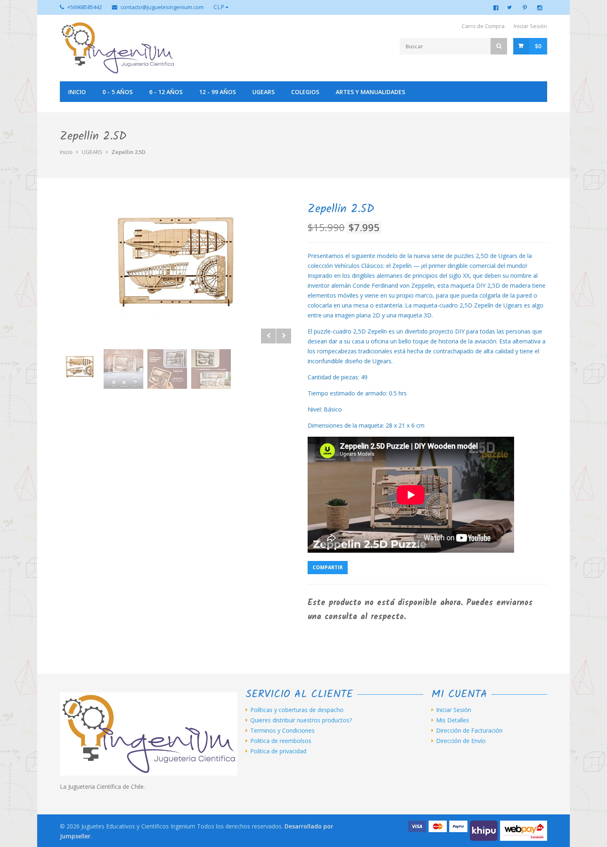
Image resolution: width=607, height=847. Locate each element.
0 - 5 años (117, 92)
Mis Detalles (452, 720)
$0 (538, 46)
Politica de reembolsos (280, 741)
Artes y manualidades (370, 92)
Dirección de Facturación (469, 730)
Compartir (328, 567)
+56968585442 (84, 7)
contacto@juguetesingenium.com (162, 7)
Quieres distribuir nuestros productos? (301, 720)
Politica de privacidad (278, 751)
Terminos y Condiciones (282, 730)
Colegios (305, 92)
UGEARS (263, 92)
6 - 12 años (166, 92)
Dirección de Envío (461, 741)
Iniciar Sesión (530, 26)
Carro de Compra (483, 26)
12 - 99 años (217, 92)
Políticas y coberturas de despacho (297, 710)
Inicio (77, 92)
